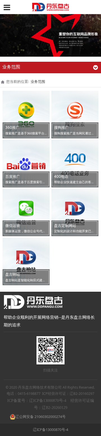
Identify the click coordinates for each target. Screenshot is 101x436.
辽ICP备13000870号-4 (50, 429)
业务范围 (38, 81)
